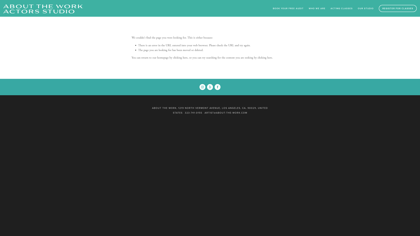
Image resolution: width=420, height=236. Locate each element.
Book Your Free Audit (288, 8)
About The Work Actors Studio (43, 8)
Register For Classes (397, 8)
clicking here (180, 57)
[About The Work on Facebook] (217, 87)
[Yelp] (210, 87)
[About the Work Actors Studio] (202, 87)
